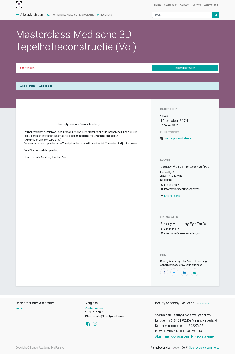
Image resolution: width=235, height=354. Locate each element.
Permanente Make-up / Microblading (73, 14)
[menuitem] (158, 4)
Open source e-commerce (204, 347)
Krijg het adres (172, 195)
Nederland (106, 14)
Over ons (203, 303)
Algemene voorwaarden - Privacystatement (185, 336)
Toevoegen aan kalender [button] (178, 138)
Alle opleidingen (31, 14)
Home (19, 308)
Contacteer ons (94, 308)
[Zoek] (215, 15)
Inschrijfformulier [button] (185, 67)
